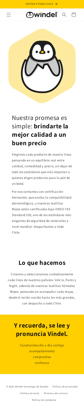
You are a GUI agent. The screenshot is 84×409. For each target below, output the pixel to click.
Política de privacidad (65, 386)
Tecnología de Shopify (35, 386)
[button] (8, 14)
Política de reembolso (44, 399)
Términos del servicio (56, 393)
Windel (19, 386)
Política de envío (29, 393)
